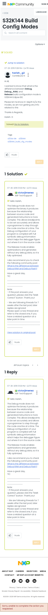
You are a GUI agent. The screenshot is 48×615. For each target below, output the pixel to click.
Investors (32, 571)
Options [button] (39, 44)
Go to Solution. (21, 124)
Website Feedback (39, 591)
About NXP (7, 571)
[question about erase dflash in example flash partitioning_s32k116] (37, 365)
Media (43, 571)
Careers (20, 571)
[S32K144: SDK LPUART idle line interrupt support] (33, 365)
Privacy (12, 587)
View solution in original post (21, 332)
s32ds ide (12, 138)
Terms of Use (21, 587)
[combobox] (24, 33)
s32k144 (22, 138)
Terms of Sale (33, 587)
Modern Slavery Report (10, 591)
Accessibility (25, 591)
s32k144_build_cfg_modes (20, 141)
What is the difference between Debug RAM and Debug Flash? (23, 267)
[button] (28, 75)
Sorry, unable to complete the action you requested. (23, 607)
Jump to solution (16, 62)
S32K (6, 13)
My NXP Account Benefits (30, 575)
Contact (9, 575)
